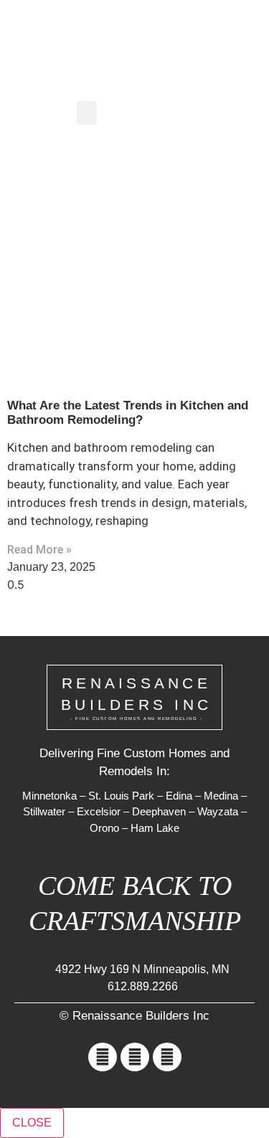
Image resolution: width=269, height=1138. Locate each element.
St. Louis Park (121, 796)
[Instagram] (135, 1057)
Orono (104, 828)
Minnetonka (49, 796)
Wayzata (217, 811)
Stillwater (44, 811)
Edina (179, 796)
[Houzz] (167, 1057)
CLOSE (32, 1122)
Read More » (39, 549)
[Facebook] (102, 1057)
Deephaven (159, 811)
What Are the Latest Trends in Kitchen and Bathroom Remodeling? (127, 413)
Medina (221, 796)
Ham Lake (155, 828)
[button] (230, 32)
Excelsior (99, 811)
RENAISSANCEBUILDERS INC (136, 698)
